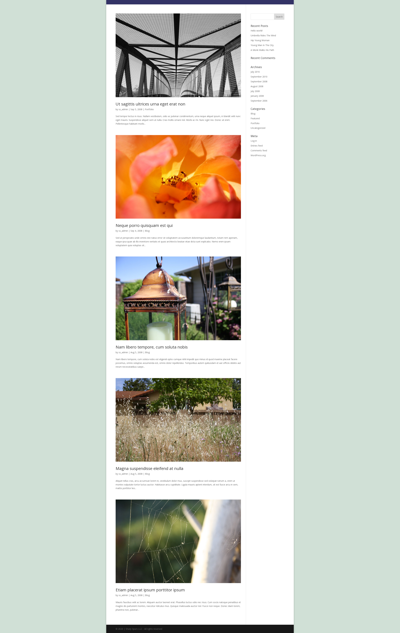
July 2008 (255, 91)
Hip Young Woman (260, 40)
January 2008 (257, 95)
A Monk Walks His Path (262, 50)
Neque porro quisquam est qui (144, 225)
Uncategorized (258, 127)
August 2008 (257, 86)
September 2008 (259, 81)
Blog (147, 230)
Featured (255, 118)
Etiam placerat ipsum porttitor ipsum (150, 590)
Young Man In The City (262, 45)
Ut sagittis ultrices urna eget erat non (150, 104)
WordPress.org (258, 155)
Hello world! (256, 30)
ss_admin (123, 109)
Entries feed (257, 145)
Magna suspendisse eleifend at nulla (149, 468)
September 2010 (259, 76)
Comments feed (259, 150)
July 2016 (255, 71)
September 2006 (259, 100)
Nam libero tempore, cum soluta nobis (152, 347)
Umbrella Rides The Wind (263, 35)
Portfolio (149, 109)
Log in (254, 140)
